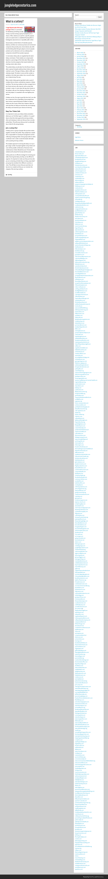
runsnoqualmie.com (80, 715)
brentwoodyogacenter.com (82, 734)
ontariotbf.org (78, 199)
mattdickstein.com (80, 669)
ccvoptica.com (78, 740)
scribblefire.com (79, 399)
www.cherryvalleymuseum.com (83, 256)
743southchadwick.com (81, 285)
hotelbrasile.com (79, 247)
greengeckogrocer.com (81, 361)
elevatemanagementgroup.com (83, 831)
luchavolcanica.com (80, 589)
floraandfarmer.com (80, 277)
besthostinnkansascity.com (82, 861)
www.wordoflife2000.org (81, 308)
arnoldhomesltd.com (80, 292)
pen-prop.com (79, 684)
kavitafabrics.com (79, 587)
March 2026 (80, 52)
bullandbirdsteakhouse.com (82, 724)
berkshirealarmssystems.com (82, 319)
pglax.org (77, 568)
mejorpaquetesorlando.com (82, 342)
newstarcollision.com (80, 353)
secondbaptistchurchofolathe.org (83, 846)
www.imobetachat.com (81, 667)
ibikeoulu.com (78, 513)
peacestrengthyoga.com (81, 696)
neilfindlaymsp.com (80, 604)
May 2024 (79, 81)
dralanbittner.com (79, 323)
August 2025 (80, 66)
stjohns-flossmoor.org (80, 580)
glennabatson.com (80, 462)
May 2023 (79, 104)
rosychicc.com (78, 416)
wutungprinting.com (80, 559)
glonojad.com (78, 498)
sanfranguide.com (79, 441)
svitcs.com (77, 631)
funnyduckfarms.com (80, 827)
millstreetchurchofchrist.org (82, 816)
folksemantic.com (79, 313)
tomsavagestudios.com (81, 378)
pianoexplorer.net (79, 766)
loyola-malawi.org (79, 414)
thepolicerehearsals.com (81, 450)
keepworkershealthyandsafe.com (83, 203)
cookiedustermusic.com (81, 584)
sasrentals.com (79, 355)
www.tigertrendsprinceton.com (83, 686)
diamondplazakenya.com (81, 795)
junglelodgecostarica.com (20, 5)
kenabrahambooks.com (81, 477)
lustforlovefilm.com (80, 483)
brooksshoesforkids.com (81, 643)
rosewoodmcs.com (79, 755)
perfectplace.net (79, 395)
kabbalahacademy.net (80, 349)
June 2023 (79, 102)
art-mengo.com (79, 536)
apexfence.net (79, 869)
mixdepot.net (78, 753)
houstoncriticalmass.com (81, 447)
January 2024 (80, 89)
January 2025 (80, 68)
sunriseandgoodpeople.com (82, 574)
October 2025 (80, 62)
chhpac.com (78, 850)
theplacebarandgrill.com (81, 610)
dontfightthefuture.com (81, 290)
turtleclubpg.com (79, 595)
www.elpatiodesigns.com (81, 781)
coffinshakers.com (79, 515)
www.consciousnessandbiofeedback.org (85, 760)
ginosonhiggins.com (80, 557)
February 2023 (80, 109)
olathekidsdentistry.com (81, 338)
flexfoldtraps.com (79, 700)
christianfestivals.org (80, 549)
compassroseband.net (80, 635)
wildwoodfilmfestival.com (81, 243)
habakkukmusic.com (80, 675)
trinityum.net (78, 770)
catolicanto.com (79, 389)
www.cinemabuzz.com (80, 751)
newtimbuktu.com (79, 178)
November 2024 (81, 71)
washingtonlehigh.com (81, 741)
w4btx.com (78, 346)
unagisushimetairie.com (81, 209)
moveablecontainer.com (81, 252)
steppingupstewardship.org (82, 738)
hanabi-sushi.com (79, 745)
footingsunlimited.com (81, 713)
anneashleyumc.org (80, 707)
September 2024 (81, 73)
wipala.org (77, 412)
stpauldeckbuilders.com (81, 711)
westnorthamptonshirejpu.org (82, 245)
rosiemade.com (79, 334)
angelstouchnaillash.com (81, 348)
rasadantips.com (79, 176)
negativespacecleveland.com (82, 570)
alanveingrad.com (79, 555)
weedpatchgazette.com (81, 327)
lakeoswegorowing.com (81, 840)
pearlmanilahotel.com (80, 220)
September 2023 (81, 96)
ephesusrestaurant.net (81, 776)
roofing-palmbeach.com (81, 289)
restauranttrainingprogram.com (83, 372)
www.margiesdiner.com (81, 719)
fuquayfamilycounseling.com (82, 842)
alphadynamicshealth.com (81, 821)
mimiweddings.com (80, 859)
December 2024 (81, 69)
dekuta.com (78, 749)
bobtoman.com (79, 224)
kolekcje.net (78, 388)
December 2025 (81, 58)
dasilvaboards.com (79, 460)
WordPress (92, 877)
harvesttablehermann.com (82, 271)
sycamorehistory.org (80, 757)
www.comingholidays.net (81, 439)
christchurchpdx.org (80, 475)
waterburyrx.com (79, 612)
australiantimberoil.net (81, 266)
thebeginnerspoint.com (81, 437)
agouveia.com (78, 844)
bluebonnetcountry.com (81, 216)
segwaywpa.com (79, 648)
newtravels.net (79, 188)
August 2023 (80, 98)
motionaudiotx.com (80, 854)
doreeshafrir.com (79, 505)
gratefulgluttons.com (80, 424)
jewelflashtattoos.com (80, 211)
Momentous (100, 877)
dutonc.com (78, 542)
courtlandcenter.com (80, 603)
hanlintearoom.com (80, 825)
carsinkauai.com (79, 814)
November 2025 (81, 60)
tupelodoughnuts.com (80, 336)
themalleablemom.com (81, 523)
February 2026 (80, 54)
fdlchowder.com (79, 721)
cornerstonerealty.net (80, 759)
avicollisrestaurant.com (81, 606)
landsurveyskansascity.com (82, 709)
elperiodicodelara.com (80, 155)
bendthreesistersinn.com (81, 578)
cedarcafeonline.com (80, 169)
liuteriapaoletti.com (80, 572)
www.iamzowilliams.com (81, 762)
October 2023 (80, 94)
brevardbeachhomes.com (81, 281)
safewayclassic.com (80, 193)
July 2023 (79, 100)
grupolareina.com (79, 254)
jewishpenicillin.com (80, 376)
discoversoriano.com (80, 435)
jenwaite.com (78, 829)
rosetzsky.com (78, 496)
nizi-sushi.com (78, 534)
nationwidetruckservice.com (82, 593)
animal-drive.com (79, 639)
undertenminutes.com (80, 172)
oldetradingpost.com (80, 260)
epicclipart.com (79, 218)
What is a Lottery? (15, 21)
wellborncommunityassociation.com (84, 241)
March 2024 (80, 85)
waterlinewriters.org (80, 654)
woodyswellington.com (81, 778)
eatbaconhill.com (79, 182)
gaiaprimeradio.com (80, 538)
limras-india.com (79, 153)
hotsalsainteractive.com (81, 165)
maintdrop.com (79, 222)
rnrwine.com (78, 839)
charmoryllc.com (79, 443)
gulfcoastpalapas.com (80, 650)
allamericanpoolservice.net (82, 374)
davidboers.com (79, 665)
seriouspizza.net (79, 633)
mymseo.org (78, 848)
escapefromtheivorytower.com (83, 283)
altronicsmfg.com (79, 180)
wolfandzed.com (79, 747)
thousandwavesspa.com (81, 601)
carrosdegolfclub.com (80, 273)
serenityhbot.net (79, 679)
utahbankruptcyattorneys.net (82, 304)
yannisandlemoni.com (80, 325)
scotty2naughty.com (80, 504)
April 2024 (79, 83)
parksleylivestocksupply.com (82, 407)
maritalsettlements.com (81, 561)
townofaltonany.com (80, 566)
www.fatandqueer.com (80, 705)
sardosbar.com (78, 315)
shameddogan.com (80, 656)
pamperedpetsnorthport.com (82, 332)
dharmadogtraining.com (81, 852)
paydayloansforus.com (80, 190)
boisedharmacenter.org (81, 408)
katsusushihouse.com (80, 490)
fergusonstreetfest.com (81, 804)
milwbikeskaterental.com (81, 563)
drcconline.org (78, 608)
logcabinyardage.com (80, 663)
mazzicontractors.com (80, 772)
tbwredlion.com (79, 797)
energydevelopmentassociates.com (84, 275)
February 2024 (80, 87)
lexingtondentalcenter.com (82, 367)
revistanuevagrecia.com (81, 500)
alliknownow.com (79, 452)
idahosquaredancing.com (81, 309)
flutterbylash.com (79, 823)
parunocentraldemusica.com (82, 789)
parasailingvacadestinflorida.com (83, 818)
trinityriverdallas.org (80, 393)
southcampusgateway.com (82, 237)
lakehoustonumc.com (80, 673)
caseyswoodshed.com (80, 622)
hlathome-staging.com (81, 363)
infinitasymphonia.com (81, 486)
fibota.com (78, 785)
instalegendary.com (80, 201)
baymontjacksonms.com (81, 564)
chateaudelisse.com (80, 239)
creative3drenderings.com (82, 660)
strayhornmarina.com (80, 464)
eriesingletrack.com (80, 330)
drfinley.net (78, 835)
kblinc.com (78, 329)
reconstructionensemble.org (82, 585)
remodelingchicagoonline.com (83, 732)
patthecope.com (79, 629)
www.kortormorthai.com (81, 703)
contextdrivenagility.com (81, 511)
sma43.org (77, 730)
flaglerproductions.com (81, 466)
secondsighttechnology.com (82, 357)
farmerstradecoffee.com (81, 662)
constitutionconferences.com (82, 627)
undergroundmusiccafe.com (82, 865)
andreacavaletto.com (80, 405)
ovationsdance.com (80, 384)
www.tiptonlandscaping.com (82, 736)
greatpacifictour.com (80, 597)
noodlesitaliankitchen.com (82, 205)
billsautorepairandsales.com (82, 799)
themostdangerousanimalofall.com (84, 448)
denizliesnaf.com (79, 625)
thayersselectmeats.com (81, 644)
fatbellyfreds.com (79, 780)
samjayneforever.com (80, 806)
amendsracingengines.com (82, 702)
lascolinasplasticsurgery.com (82, 726)
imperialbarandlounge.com (82, 298)
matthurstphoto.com (80, 808)
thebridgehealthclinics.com (82, 652)
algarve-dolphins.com (80, 553)
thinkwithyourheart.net (81, 302)
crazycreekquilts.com (80, 471)
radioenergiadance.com (81, 231)
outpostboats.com (79, 418)
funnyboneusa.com (80, 582)
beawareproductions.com (81, 509)
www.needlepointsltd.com (81, 722)
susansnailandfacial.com (81, 682)
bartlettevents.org (79, 251)
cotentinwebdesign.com (81, 258)
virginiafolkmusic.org (80, 382)
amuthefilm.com (79, 481)
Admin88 (22, 24)
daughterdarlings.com (80, 161)
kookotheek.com (79, 233)
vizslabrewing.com (79, 321)
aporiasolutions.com (80, 646)
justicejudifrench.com (80, 519)
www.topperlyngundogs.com (82, 690)
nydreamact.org (79, 207)
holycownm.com (79, 591)
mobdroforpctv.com (80, 426)
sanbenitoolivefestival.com (82, 429)
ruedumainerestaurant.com (82, 494)
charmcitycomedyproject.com (82, 507)
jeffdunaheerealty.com (81, 694)
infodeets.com (78, 163)
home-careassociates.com (81, 403)
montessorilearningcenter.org (82, 802)
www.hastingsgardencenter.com (83, 764)
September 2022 (81, 119)
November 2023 (81, 92)
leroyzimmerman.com (80, 833)
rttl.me (76, 856)
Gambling (10, 174)
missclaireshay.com (80, 152)
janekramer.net (79, 532)
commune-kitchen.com (81, 479)
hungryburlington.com (80, 526)
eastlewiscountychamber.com (82, 454)
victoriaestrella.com (80, 599)
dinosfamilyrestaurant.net (81, 268)
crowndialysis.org (79, 370)
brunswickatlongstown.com (82, 528)
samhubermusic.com (80, 867)
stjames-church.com (80, 502)
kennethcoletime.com (80, 525)
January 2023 (80, 111)
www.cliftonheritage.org (81, 728)
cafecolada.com (79, 433)
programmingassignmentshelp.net (84, 184)
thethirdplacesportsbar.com (82, 774)
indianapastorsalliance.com (82, 618)
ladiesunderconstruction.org (82, 262)
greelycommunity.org (80, 492)
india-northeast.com (80, 287)
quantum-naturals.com (81, 800)
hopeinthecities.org (80, 422)
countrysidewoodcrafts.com (82, 195)
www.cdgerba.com (79, 787)
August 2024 (80, 75)
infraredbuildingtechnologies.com (83, 270)
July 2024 (79, 77)
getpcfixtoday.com (80, 212)
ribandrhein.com (79, 386)
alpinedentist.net (79, 230)
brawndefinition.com (80, 467)
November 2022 (81, 115)
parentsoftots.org (79, 658)
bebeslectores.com (80, 264)
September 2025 (81, 64)
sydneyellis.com (79, 368)
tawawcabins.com (79, 311)
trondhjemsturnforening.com (82, 793)
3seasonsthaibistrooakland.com (83, 397)
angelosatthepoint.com (81, 616)
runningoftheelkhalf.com (81, 692)
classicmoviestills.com (80, 431)
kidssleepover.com (79, 186)
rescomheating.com (80, 858)
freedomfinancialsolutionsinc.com (84, 698)
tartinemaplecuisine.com (81, 530)
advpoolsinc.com (79, 614)
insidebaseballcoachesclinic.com (83, 812)
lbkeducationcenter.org (81, 391)
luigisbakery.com (79, 743)
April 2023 (79, 106)
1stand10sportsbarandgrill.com (83, 344)
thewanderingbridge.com (81, 521)
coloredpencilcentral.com (81, 294)
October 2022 (80, 117)
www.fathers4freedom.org (81, 688)
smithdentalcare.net (80, 863)
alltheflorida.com (79, 810)
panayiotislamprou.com (81, 235)
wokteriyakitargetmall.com (82, 365)
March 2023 (80, 108)
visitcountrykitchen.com (81, 551)
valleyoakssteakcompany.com (82, 620)
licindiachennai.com (80, 159)
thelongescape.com (80, 544)
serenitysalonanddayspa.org (82, 167)
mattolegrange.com (80, 545)
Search (77, 15)
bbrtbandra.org (79, 214)
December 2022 (81, 113)
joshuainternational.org (81, 681)
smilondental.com (79, 351)
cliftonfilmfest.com (80, 296)
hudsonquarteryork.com (81, 783)
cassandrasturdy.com (80, 427)
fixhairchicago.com (80, 623)
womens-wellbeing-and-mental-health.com (86, 380)
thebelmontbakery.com (81, 192)
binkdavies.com (79, 473)
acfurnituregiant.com (80, 171)
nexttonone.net (79, 677)
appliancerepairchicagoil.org (82, 197)
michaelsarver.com (80, 359)
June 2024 (79, 79)
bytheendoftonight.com (81, 420)
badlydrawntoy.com (80, 671)
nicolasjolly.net (79, 485)
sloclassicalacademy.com (81, 458)
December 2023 (81, 90)
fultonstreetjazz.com (80, 249)
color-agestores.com (80, 410)
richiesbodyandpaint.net (81, 157)
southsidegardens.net (80, 768)
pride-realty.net (79, 819)
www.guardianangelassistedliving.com (84, 791)
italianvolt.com (79, 317)
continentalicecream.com (81, 469)
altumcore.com (79, 637)
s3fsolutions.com (79, 279)
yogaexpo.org (78, 401)
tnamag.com (78, 641)
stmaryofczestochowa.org (81, 517)
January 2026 (80, 56)
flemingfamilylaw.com (80, 837)
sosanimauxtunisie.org (81, 226)
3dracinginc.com (79, 445)
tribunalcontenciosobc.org (81, 456)
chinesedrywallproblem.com (82, 576)
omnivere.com (78, 174)
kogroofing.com (79, 228)
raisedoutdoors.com (80, 300)
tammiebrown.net (79, 540)
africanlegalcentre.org (80, 488)
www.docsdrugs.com (80, 717)
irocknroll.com (78, 306)
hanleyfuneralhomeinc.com (82, 340)
